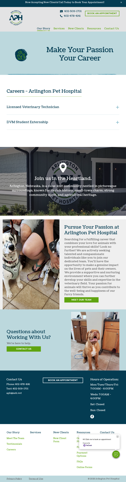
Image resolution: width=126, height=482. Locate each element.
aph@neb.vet (14, 393)
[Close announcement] (121, 2)
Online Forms (84, 467)
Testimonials (14, 444)
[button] (116, 454)
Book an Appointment (102, 13)
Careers (11, 449)
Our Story (13, 432)
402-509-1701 (20, 388)
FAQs (80, 461)
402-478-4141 (22, 384)
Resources (83, 432)
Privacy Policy (14, 478)
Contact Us (23, 349)
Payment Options (82, 454)
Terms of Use (36, 478)
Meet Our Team (81, 299)
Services (35, 432)
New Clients (61, 432)
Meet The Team (15, 438)
